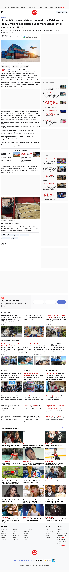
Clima (2, 531)
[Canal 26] (34, 552)
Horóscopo (3, 535)
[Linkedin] (24, 560)
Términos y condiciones (62, 533)
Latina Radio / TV (49, 531)
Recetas (26, 537)
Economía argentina (13, 235)
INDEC (18, 82)
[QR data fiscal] (53, 561)
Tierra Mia (48, 533)
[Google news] (33, 560)
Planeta (26, 535)
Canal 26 (6, 35)
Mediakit (60, 537)
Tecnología (3, 539)
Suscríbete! (62, 302)
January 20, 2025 (29, 133)
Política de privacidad (61, 535)
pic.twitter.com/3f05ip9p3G (27, 132)
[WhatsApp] (29, 560)
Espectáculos (4, 533)
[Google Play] (47, 560)
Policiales (3, 537)
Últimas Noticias (4, 529)
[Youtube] (22, 560)
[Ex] (19, 560)
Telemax (47, 535)
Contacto (59, 531)
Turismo (26, 539)
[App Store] (39, 560)
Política (4, 370)
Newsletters (61, 545)
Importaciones (5, 238)
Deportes (15, 531)
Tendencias (15, 539)
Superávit (14, 238)
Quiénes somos (60, 529)
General (14, 533)
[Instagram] (17, 560)
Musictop (48, 537)
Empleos (58, 543)
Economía (3, 17)
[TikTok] (26, 560)
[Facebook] (15, 560)
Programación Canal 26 (62, 539)
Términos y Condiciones (31, 565)
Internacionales (51, 370)
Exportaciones (24, 235)
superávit (7, 70)
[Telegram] (31, 560)
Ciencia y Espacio (28, 529)
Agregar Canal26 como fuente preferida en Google (32, 36)
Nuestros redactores (61, 541)
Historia (26, 533)
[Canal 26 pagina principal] (34, 14)
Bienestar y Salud (16, 529)
